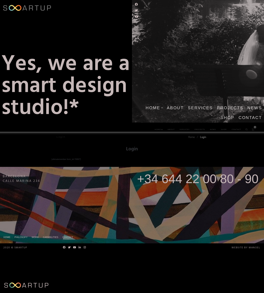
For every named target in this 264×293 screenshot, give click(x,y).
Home (191, 137)
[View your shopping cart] (254, 129)
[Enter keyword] (260, 3)
